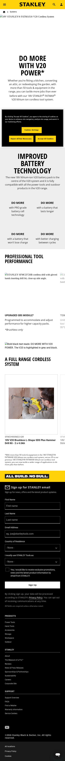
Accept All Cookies (46, 139)
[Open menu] (4, 4)
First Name (10, 499)
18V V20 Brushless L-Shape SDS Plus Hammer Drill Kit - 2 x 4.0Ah (30, 442)
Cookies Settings (31, 130)
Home (4, 11)
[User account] (61, 4)
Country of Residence (15, 541)
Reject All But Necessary (21, 139)
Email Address (11, 527)
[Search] (54, 4)
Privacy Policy (35, 597)
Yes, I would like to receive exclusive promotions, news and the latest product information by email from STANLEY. (33, 573)
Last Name (10, 513)
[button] (7, 727)
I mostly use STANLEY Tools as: (19, 555)
